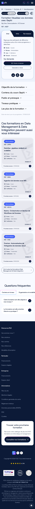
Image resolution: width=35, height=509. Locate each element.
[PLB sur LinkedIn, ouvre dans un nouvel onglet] (21, 452)
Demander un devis (17, 67)
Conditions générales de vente (11, 399)
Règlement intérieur (7, 403)
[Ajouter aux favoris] (22, 75)
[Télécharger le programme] (13, 75)
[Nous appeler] (24, 3)
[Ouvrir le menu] (32, 2)
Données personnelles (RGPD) (11, 408)
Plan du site (5, 391)
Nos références (6, 346)
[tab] (7, 34)
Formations (8, 9)
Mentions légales (6, 395)
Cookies (4, 416)
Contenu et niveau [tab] (8, 292)
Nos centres (5, 341)
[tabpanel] (17, 54)
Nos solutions (5, 337)
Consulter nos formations (16, 439)
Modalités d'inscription (8, 350)
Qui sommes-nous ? (7, 333)
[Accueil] (2, 9)
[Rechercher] (28, 3)
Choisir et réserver (18, 63)
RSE (2, 412)
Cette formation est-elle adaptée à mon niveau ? (15, 301)
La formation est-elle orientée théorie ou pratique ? (14, 310)
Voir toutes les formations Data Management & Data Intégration (13, 270)
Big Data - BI (17, 9)
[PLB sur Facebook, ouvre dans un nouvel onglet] (17, 452)
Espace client (5, 380)
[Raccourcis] (31, 505)
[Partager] (17, 75)
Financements (5, 361)
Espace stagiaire (6, 365)
